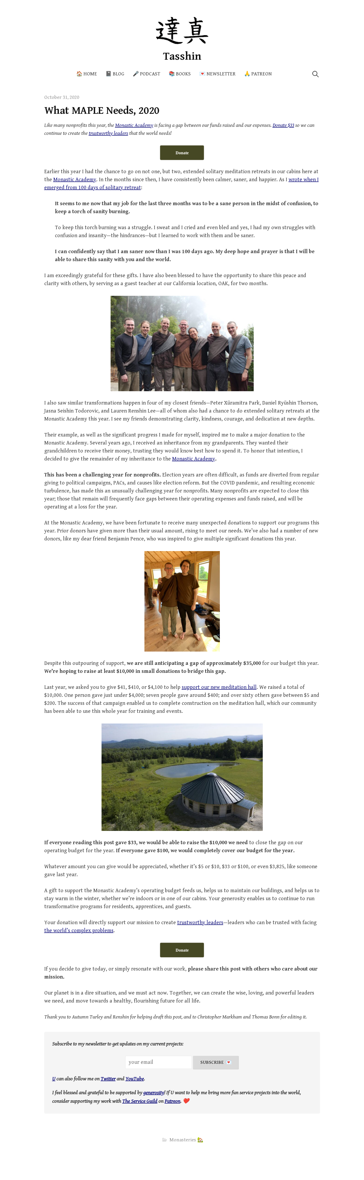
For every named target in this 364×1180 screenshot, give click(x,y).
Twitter (108, 1079)
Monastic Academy (74, 180)
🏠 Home (86, 74)
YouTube (135, 1079)
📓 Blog (115, 74)
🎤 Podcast (146, 74)
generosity (153, 1093)
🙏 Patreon (258, 74)
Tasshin (182, 56)
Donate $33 (283, 125)
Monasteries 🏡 (186, 1140)
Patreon (172, 1101)
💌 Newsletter (217, 74)
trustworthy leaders (200, 923)
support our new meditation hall (219, 687)
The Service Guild (139, 1101)
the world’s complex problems (79, 931)
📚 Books (180, 74)
